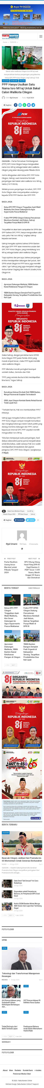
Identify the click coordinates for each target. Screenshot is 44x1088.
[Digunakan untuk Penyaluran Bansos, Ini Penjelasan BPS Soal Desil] (7, 894)
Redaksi (18, 1070)
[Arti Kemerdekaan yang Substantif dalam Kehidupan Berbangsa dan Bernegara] (11, 991)
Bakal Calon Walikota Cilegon (16, 511)
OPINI (4, 948)
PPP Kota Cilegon (23, 514)
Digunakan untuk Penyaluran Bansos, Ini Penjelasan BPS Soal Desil (27, 893)
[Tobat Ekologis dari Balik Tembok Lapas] (11, 1017)
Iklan (11, 1070)
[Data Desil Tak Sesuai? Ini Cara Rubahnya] (7, 884)
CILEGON (6, 81)
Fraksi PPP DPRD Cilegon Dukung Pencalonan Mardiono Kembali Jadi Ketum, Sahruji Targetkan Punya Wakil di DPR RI (22, 220)
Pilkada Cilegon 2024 (9, 514)
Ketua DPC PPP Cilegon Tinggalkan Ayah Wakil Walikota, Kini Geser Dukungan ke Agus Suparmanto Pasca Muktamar (22, 209)
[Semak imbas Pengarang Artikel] (22, 535)
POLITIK (22, 81)
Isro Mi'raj (30, 511)
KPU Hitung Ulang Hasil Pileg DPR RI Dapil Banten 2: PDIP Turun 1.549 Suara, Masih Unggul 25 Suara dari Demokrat (32, 570)
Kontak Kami (28, 1070)
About (5, 1070)
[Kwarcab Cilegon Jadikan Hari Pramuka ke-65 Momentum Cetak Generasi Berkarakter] (22, 843)
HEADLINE (14, 81)
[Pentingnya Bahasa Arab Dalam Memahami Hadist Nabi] (32, 1017)
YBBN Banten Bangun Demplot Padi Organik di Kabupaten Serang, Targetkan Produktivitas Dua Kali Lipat (23, 295)
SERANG (26, 631)
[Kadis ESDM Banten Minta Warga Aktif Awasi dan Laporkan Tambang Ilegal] (7, 906)
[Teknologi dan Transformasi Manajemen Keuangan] (22, 958)
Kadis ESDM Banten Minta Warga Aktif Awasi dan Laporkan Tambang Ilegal (28, 906)
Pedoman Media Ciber (22, 1074)
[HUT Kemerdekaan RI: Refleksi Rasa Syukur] (32, 991)
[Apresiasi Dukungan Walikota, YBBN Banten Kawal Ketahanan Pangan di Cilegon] (12, 636)
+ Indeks (38, 1070)
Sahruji (33, 514)
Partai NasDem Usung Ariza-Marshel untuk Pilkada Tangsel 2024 (11, 567)
